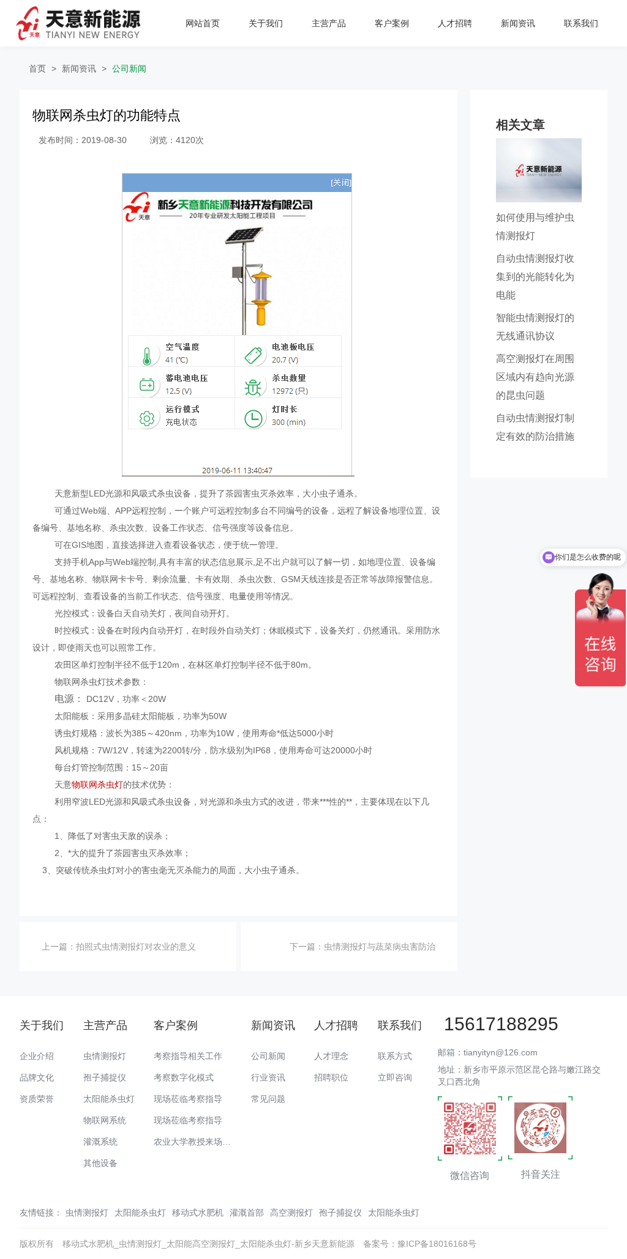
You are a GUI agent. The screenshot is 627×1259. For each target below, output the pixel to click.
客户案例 (392, 23)
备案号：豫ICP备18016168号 (419, 1244)
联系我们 (581, 23)
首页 (37, 68)
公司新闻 (129, 68)
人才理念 (331, 1056)
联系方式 (395, 1056)
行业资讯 (268, 1077)
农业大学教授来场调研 (196, 1141)
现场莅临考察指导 (188, 1099)
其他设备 (100, 1163)
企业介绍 (37, 1056)
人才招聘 (455, 23)
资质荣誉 (37, 1099)
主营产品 (329, 23)
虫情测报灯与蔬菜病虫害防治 (379, 946)
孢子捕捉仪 (104, 1077)
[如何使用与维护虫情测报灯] (539, 169)
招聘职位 (331, 1077)
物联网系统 (104, 1120)
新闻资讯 (518, 23)
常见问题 (268, 1099)
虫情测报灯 (104, 1056)
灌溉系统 (100, 1141)
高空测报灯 (291, 1212)
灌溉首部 (247, 1212)
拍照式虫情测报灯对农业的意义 (136, 946)
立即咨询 (395, 1077)
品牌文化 (37, 1077)
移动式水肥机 (197, 1212)
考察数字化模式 (184, 1077)
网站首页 (203, 23)
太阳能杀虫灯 (109, 1099)
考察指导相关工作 (188, 1056)
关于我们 (266, 23)
